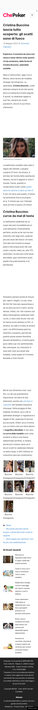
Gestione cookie (32, 708)
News (8, 525)
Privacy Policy (19, 707)
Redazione (8, 707)
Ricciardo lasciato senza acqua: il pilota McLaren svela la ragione (17, 532)
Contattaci (19, 692)
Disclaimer (29, 707)
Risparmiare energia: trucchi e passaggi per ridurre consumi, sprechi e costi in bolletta (22, 588)
